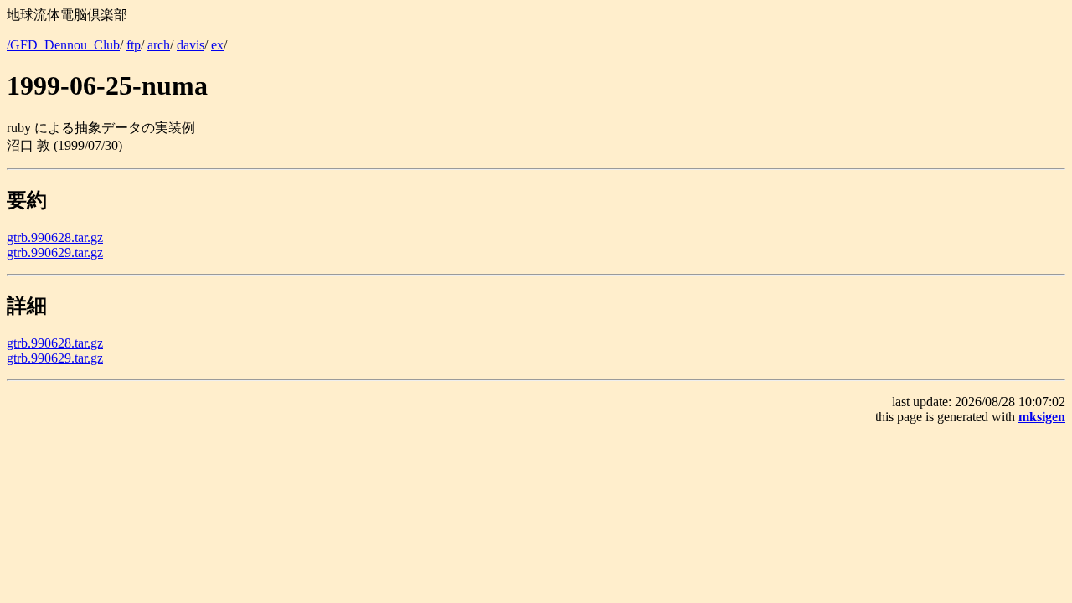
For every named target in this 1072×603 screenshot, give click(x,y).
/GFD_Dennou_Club (63, 45)
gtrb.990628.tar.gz (55, 237)
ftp (133, 45)
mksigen (1041, 417)
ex (217, 45)
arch (158, 45)
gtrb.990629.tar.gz (55, 252)
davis (190, 45)
